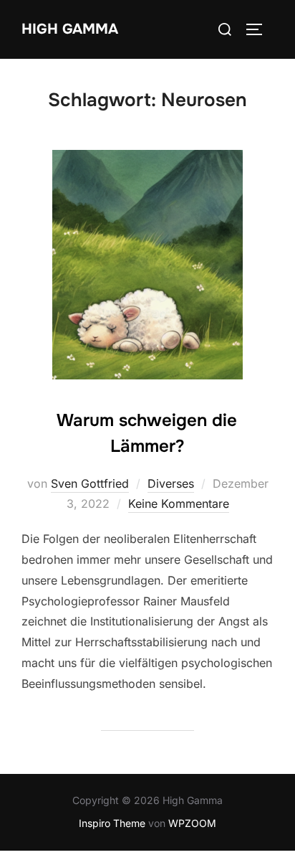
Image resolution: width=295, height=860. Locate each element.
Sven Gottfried (90, 483)
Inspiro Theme (112, 823)
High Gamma (69, 29)
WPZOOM (192, 823)
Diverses (171, 483)
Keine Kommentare (178, 503)
